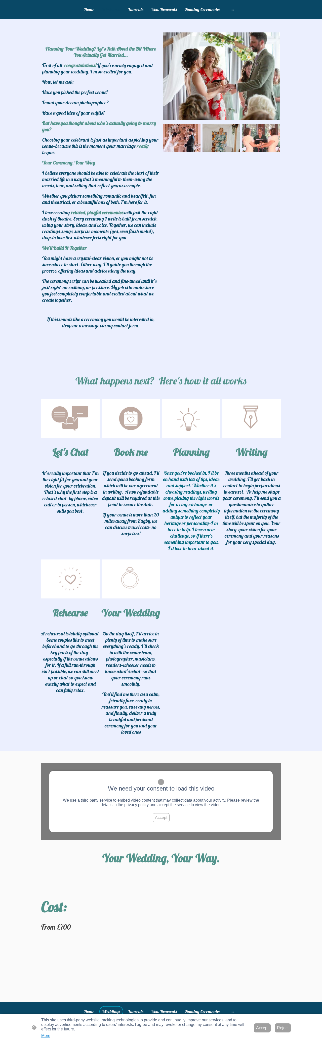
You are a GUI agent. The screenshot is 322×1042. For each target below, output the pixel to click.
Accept (161, 817)
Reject (283, 1028)
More (45, 1035)
